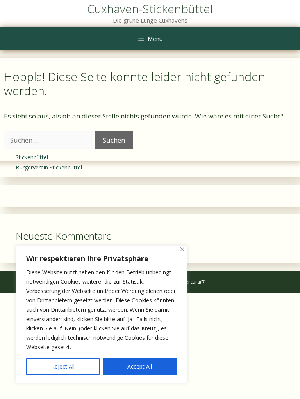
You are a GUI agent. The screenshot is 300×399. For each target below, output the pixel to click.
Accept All (139, 366)
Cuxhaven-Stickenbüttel (150, 9)
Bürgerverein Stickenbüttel (49, 167)
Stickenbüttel (32, 157)
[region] (102, 314)
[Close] (182, 249)
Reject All (63, 366)
